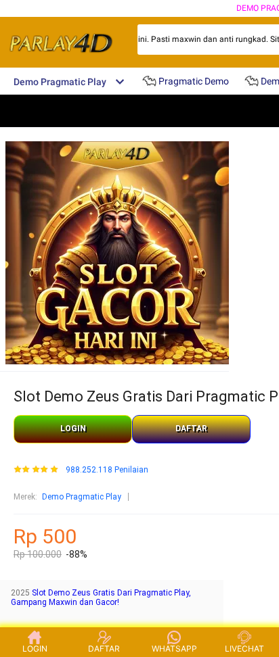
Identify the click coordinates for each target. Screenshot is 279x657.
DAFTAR (191, 428)
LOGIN (73, 428)
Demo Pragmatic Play (81, 497)
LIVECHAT (244, 648)
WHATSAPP (174, 648)
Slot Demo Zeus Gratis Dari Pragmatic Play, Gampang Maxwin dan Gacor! (101, 597)
